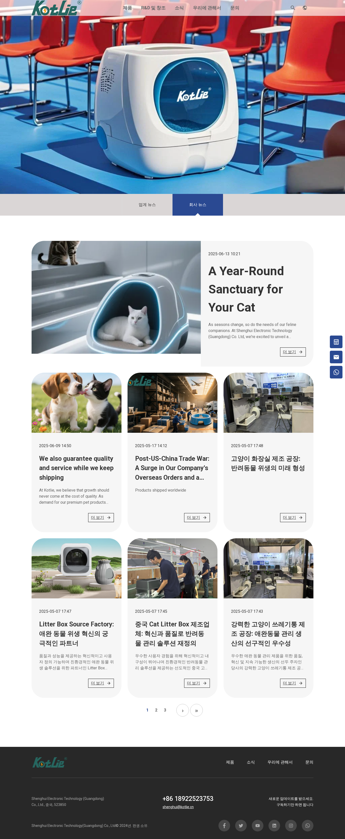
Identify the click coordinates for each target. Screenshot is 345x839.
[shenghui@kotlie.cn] (336, 357)
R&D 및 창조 (153, 7)
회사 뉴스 (197, 204)
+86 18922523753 (188, 799)
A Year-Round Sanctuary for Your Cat (246, 289)
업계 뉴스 (147, 204)
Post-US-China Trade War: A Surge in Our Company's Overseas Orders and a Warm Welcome (172, 468)
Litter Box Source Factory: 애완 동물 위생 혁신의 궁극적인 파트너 (76, 634)
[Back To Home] (57, 7)
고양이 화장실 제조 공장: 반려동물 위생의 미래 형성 (268, 463)
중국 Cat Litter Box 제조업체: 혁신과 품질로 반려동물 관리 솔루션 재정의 (172, 634)
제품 (127, 7)
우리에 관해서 (207, 7)
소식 (179, 7)
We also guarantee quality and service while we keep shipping (76, 468)
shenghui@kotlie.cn (178, 807)
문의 (234, 7)
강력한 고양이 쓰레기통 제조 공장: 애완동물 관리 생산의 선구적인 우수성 (268, 634)
